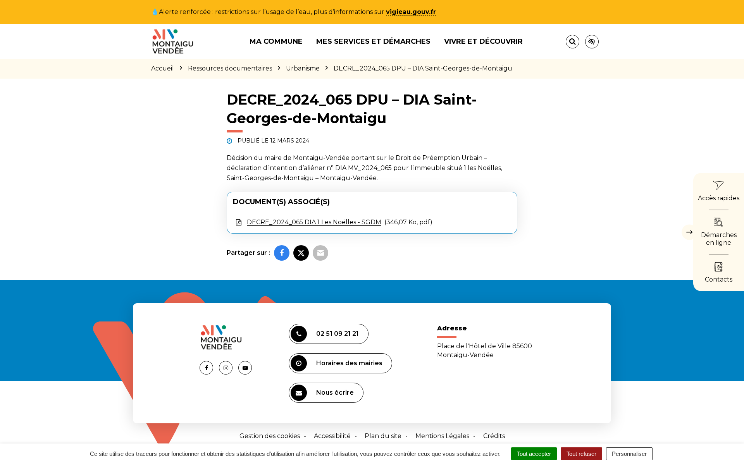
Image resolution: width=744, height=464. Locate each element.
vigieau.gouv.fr (411, 11)
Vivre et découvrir (483, 41)
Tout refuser (581, 453)
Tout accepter (534, 453)
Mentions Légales (442, 436)
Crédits (494, 436)
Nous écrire (335, 392)
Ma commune (276, 41)
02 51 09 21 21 (337, 333)
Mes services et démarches (373, 41)
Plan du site (383, 436)
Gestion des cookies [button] (269, 436)
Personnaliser (629, 453)
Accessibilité (332, 436)
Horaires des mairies (349, 363)
